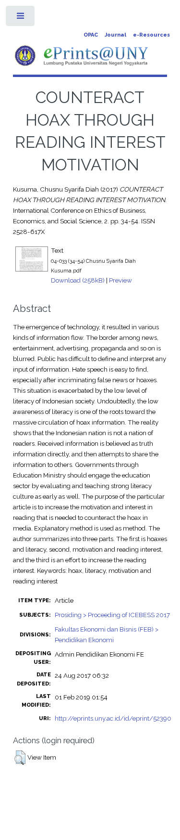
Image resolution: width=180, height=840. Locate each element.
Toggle (21, 18)
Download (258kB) (78, 280)
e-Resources (151, 35)
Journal (115, 35)
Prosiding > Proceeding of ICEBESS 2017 (112, 615)
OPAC (91, 35)
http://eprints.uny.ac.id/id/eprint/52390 (113, 718)
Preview (120, 280)
